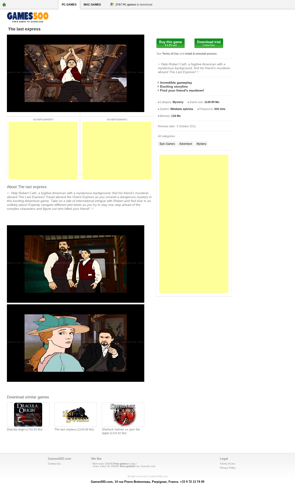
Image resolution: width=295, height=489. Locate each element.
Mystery (178, 102)
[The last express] (75, 415)
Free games (121, 463)
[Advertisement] (193, 224)
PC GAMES (69, 4)
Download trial (209, 43)
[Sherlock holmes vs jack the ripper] (123, 415)
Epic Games (167, 143)
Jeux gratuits (128, 466)
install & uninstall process (201, 53)
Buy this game (170, 43)
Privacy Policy (228, 467)
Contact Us (54, 463)
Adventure (185, 143)
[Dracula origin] (28, 415)
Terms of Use (170, 53)
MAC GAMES (92, 4)
